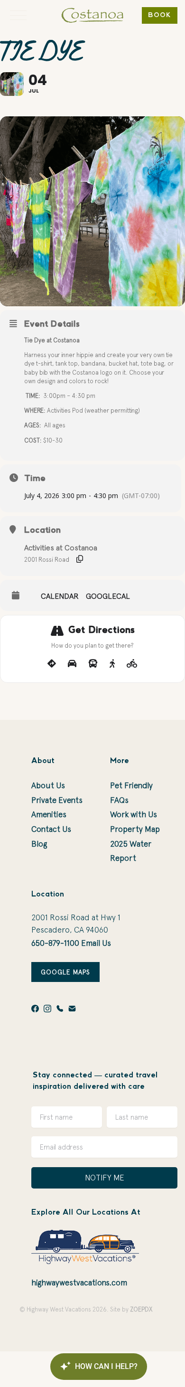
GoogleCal (108, 596)
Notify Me (104, 1177)
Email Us (96, 943)
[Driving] (72, 664)
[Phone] (60, 1008)
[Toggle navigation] (18, 15)
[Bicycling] (132, 664)
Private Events (57, 800)
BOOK (159, 15)
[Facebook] (35, 1008)
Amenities (48, 814)
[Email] (72, 1008)
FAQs (119, 800)
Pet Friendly (131, 785)
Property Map (135, 829)
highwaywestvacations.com (79, 1282)
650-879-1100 (55, 943)
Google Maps (65, 972)
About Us (48, 785)
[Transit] (92, 664)
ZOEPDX (141, 1309)
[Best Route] (52, 664)
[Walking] (112, 664)
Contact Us (51, 829)
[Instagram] (47, 1008)
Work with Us (133, 814)
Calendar (60, 596)
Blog (39, 844)
